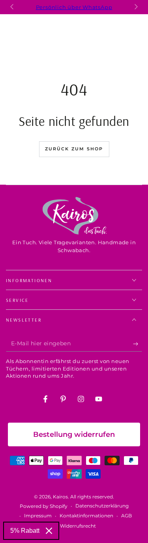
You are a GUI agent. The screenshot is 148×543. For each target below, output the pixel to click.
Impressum (38, 516)
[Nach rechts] (135, 7)
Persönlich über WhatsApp (74, 7)
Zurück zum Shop (74, 149)
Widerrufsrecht (78, 526)
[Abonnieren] (137, 343)
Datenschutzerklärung (102, 506)
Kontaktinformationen (86, 516)
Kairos (60, 497)
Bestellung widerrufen (74, 434)
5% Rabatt (24, 530)
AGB (126, 516)
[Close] (49, 531)
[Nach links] (12, 7)
